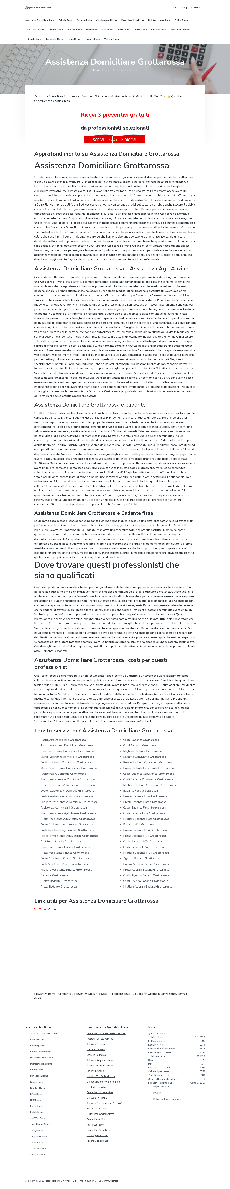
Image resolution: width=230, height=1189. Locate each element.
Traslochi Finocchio (97, 1087)
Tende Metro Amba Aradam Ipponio (106, 1033)
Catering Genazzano (97, 1135)
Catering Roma (37, 1045)
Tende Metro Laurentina (100, 1092)
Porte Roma (36, 1106)
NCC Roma (35, 1100)
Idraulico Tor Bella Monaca (101, 1076)
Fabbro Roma (36, 1082)
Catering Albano (95, 1071)
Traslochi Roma (38, 1148)
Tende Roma (36, 1142)
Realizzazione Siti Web (58, 1180)
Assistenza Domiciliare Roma (44, 1033)
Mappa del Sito (161, 1086)
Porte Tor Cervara (96, 1108)
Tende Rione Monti (97, 1119)
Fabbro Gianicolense (97, 1140)
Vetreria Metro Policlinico (100, 1065)
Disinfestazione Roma (41, 1063)
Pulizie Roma (36, 1112)
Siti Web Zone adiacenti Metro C (104, 1103)
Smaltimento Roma (40, 1124)
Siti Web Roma (37, 1118)
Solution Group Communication (101, 1180)
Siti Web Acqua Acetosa (100, 1060)
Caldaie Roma (37, 1039)
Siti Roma (78, 1180)
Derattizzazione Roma (41, 1057)
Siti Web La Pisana (97, 1097)
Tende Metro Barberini (99, 1130)
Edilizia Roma (36, 1069)
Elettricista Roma (39, 1075)
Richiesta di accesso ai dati (167, 1098)
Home (96, 70)
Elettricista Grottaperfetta (101, 1113)
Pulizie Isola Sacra (96, 1049)
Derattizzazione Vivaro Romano (103, 1081)
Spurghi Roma (37, 1130)
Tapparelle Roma (38, 1136)
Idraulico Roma (37, 1087)
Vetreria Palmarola (97, 1055)
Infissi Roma (36, 1094)
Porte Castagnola (96, 1124)
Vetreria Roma (37, 1154)
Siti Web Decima (96, 1044)
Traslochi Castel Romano (100, 1038)
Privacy (157, 1092)
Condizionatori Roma (40, 1051)
